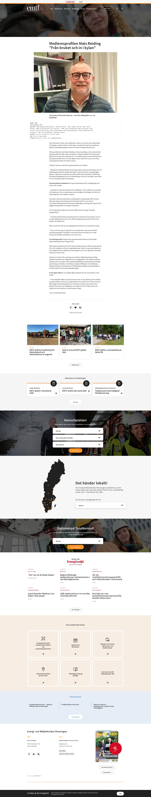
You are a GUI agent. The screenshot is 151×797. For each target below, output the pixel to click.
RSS (39, 754)
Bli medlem (62, 750)
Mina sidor (107, 8)
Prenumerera (107, 772)
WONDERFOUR (37, 775)
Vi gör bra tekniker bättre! (66, 753)
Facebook (29, 754)
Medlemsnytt (59, 9)
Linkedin (34, 754)
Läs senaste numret (107, 767)
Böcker (83, 9)
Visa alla (75, 402)
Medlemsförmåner (91, 9)
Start (51, 9)
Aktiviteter (67, 9)
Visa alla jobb (75, 717)
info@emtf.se (63, 744)
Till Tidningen (75, 609)
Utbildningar (75, 9)
